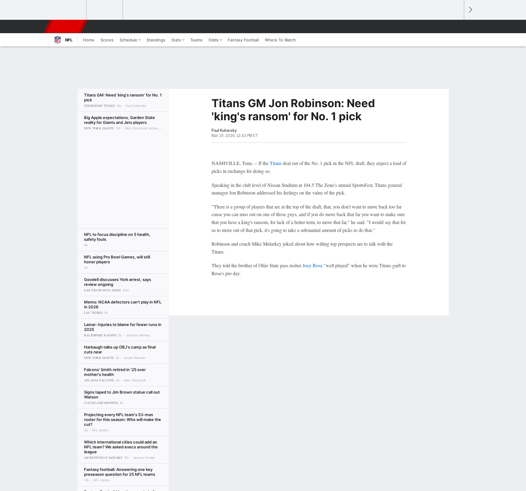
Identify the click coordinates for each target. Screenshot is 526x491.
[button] (456, 26)
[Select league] (68, 10)
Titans (276, 163)
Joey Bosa (312, 265)
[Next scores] (470, 10)
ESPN (66, 26)
